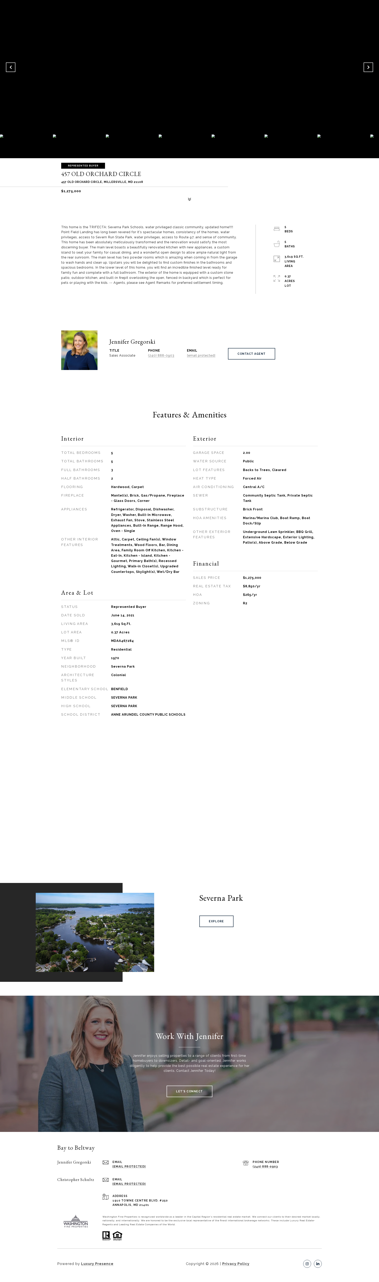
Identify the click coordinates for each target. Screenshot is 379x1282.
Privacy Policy (236, 1264)
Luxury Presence (97, 1264)
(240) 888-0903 (161, 355)
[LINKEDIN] (318, 1264)
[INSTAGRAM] (307, 1264)
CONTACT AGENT (251, 353)
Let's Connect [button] (189, 1091)
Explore (216, 921)
